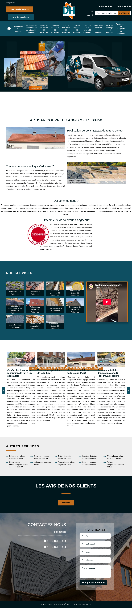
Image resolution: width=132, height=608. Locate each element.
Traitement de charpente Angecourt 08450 (115, 464)
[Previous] (3, 390)
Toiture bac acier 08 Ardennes (66, 28)
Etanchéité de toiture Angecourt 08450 (66, 463)
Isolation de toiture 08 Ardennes (55, 28)
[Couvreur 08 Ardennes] (9, 28)
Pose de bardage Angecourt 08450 (89, 463)
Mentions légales (82, 604)
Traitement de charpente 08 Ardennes (120, 29)
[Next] (128, 390)
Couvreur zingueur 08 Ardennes (77, 28)
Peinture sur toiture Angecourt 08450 (17, 457)
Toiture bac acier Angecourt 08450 (65, 457)
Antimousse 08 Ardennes (18, 28)
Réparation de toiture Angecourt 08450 (115, 457)
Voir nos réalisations (20, 9)
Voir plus (66, 503)
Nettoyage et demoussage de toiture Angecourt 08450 (18, 464)
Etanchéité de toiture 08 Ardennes (98, 28)
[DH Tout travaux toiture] (69, 10)
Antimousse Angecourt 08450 (43, 463)
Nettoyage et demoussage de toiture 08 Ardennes (31, 28)
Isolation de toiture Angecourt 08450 (89, 457)
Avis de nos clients (21, 17)
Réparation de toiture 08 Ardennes (43, 28)
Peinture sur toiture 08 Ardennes (87, 28)
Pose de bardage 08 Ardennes (109, 28)
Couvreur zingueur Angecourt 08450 (41, 457)
